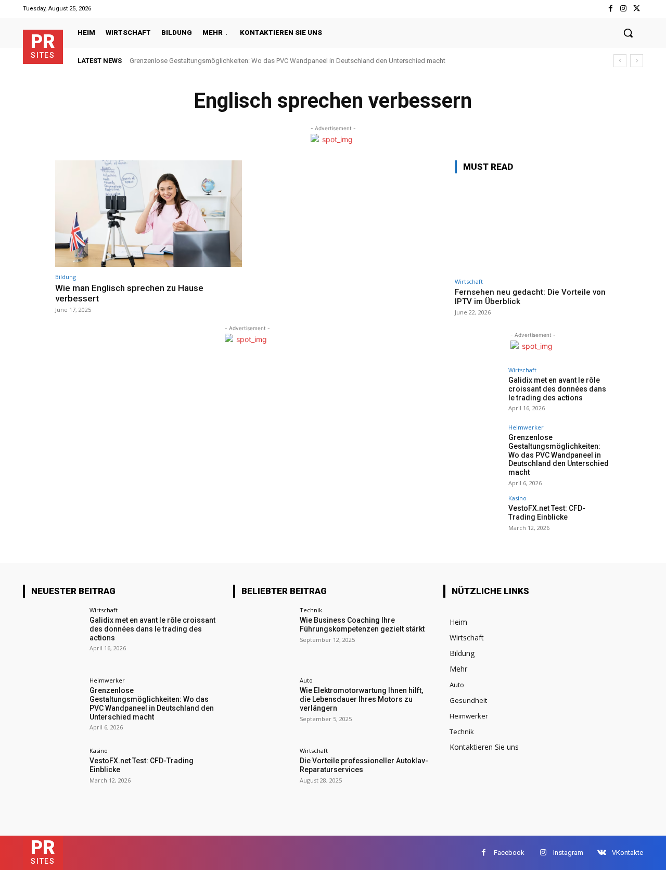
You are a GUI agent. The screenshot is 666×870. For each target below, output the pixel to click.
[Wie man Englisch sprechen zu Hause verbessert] (148, 213)
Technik (311, 610)
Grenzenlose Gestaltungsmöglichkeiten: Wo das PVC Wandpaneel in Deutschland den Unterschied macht (287, 61)
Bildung (65, 277)
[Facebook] (610, 8)
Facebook (509, 852)
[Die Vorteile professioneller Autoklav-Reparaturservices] (263, 778)
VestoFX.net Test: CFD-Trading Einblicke (546, 512)
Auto (306, 680)
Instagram (568, 852)
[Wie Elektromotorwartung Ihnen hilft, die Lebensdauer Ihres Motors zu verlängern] (263, 707)
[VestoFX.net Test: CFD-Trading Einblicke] (478, 518)
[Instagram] (623, 8)
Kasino (517, 498)
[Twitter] (636, 8)
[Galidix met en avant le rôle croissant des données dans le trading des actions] (478, 390)
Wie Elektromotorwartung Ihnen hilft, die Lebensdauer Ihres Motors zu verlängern (361, 699)
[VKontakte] (602, 852)
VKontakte (627, 852)
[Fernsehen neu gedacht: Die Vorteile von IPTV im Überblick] (533, 227)
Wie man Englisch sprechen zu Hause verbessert (129, 293)
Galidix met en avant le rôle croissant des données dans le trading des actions (557, 389)
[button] (628, 33)
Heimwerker (526, 427)
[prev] (619, 60)
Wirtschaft (469, 281)
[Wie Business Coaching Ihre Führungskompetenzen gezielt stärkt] (263, 637)
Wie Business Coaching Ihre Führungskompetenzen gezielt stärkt (362, 624)
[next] (636, 60)
